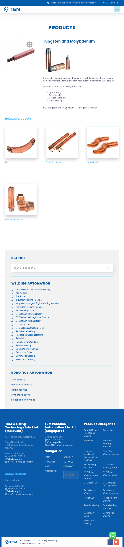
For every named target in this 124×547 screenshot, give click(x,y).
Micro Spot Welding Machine (29, 307)
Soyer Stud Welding (25, 356)
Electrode (92, 108)
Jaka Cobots (18, 380)
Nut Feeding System (26, 310)
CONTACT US (51, 471)
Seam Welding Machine (27, 349)
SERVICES (68, 462)
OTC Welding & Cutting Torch (30, 328)
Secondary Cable (24, 352)
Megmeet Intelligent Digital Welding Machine (37, 303)
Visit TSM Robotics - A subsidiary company (73, 3)
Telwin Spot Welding (25, 359)
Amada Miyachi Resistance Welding (33, 289)
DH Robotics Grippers (23, 400)
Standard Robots (21, 395)
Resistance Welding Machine (29, 335)
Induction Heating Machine (29, 300)
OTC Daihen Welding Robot (28, 321)
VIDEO (47, 466)
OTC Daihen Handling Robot (29, 314)
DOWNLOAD (69, 466)
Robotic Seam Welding (27, 342)
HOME (47, 457)
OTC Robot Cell (23, 324)
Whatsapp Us (14, 459)
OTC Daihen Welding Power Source (32, 317)
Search (108, 267)
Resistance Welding (25, 331)
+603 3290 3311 (111, 3)
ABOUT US (68, 457)
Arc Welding (21, 293)
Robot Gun (21, 338)
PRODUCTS (50, 462)
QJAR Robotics (19, 390)
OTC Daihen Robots (21, 385)
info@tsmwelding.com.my (20, 462)
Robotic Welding (23, 345)
